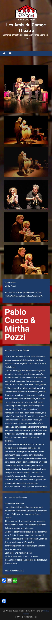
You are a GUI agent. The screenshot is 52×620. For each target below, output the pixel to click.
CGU (19, 617)
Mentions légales (30, 617)
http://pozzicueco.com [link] (14, 570)
